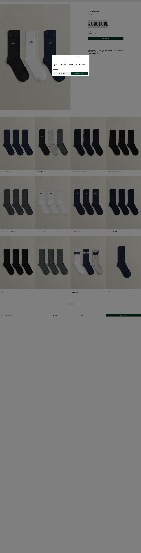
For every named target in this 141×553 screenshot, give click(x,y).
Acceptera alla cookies (79, 73)
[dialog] (71, 65)
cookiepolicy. (55, 69)
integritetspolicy (82, 67)
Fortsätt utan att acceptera (83, 56)
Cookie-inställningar (62, 73)
